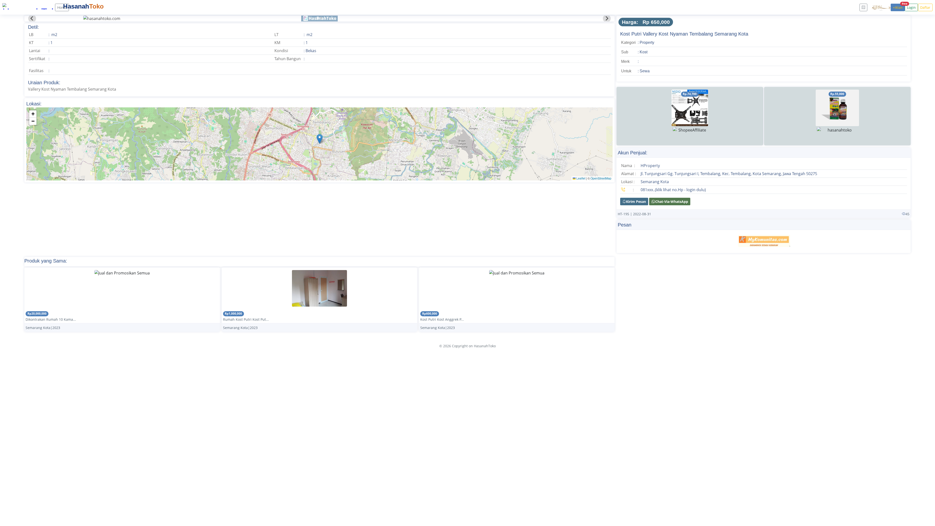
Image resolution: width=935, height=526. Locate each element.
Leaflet (580, 178)
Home (62, 7)
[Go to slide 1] (317, 17)
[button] (320, 139)
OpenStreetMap (600, 178)
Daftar (925, 7)
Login (911, 7)
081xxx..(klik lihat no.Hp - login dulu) (673, 189)
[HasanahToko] (26, 6)
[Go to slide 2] (321, 18)
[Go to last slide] (32, 18)
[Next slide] (607, 18)
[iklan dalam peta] (863, 7)
